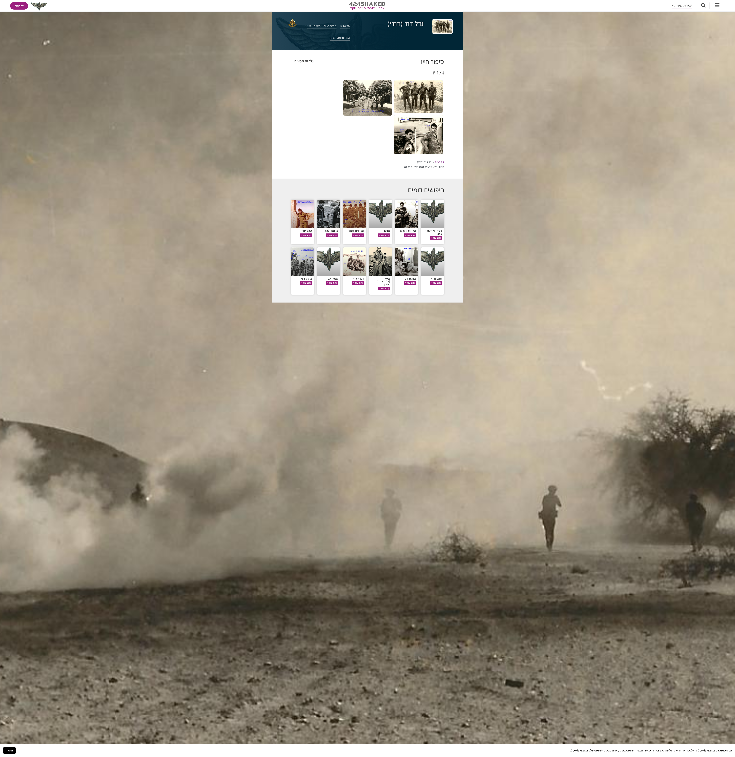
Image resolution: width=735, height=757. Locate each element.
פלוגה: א (345, 26)
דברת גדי (358, 279)
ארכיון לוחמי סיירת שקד (367, 8)
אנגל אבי (332, 279)
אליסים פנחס (356, 231)
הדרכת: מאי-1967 (340, 38)
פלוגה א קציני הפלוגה (416, 167)
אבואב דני (410, 279)
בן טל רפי (306, 279)
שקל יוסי (306, 231)
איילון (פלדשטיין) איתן (383, 281)
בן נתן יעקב (331, 231)
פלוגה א (433, 167)
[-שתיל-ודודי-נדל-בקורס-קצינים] (418, 96)
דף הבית (439, 162)
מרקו (387, 231)
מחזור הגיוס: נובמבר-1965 (321, 26)
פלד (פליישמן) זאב (433, 232)
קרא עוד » (436, 238)
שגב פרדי (436, 279)
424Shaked (367, 4)
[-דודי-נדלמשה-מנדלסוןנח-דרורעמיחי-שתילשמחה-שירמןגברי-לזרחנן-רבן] (367, 98)
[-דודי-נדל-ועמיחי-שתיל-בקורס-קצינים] (418, 134)
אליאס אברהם (407, 231)
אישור (9, 750)
